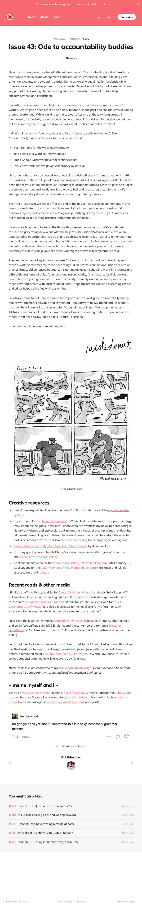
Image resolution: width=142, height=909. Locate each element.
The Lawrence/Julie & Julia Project (65, 654)
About (44, 17)
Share (69, 58)
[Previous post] (11, 763)
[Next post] (131, 763)
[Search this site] (99, 17)
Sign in (110, 17)
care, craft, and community (40, 557)
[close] (138, 4)
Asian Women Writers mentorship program (70, 567)
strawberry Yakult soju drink (66, 702)
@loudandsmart (73, 488)
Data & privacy (64, 901)
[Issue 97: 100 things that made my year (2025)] (71, 842)
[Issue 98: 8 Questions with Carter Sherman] (71, 833)
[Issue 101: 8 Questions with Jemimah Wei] (71, 806)
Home (31, 17)
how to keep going (54, 521)
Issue (86, 38)
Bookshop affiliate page (75, 668)
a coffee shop (75, 692)
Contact (81, 901)
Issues (56, 17)
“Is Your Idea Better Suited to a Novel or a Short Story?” (50, 546)
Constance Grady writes (25, 606)
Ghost (133, 901)
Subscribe (127, 17)
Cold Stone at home (36, 692)
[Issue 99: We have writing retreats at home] (71, 823)
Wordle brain (80, 697)
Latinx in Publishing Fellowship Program (80, 563)
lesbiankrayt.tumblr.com (73, 745)
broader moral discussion (43, 602)
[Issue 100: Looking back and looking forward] (71, 814)
